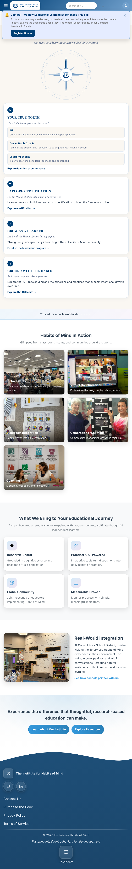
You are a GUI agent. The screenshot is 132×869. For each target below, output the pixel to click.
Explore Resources (88, 729)
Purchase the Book (18, 807)
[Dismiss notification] (124, 15)
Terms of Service (16, 824)
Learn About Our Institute (49, 729)
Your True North (23, 117)
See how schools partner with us (96, 678)
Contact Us (12, 799)
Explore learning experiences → (26, 168)
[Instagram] (8, 786)
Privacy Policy (14, 815)
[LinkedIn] (21, 786)
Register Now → (23, 33)
